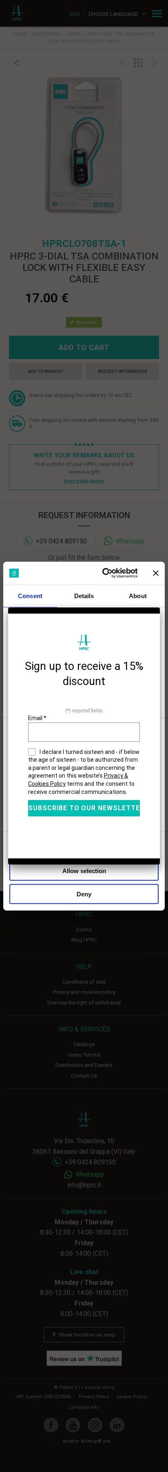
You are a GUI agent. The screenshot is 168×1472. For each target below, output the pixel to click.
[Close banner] (156, 573)
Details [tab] (84, 595)
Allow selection (84, 870)
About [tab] (138, 595)
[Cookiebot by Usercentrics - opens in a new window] (104, 573)
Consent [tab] (30, 595)
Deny (84, 893)
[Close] (160, 607)
